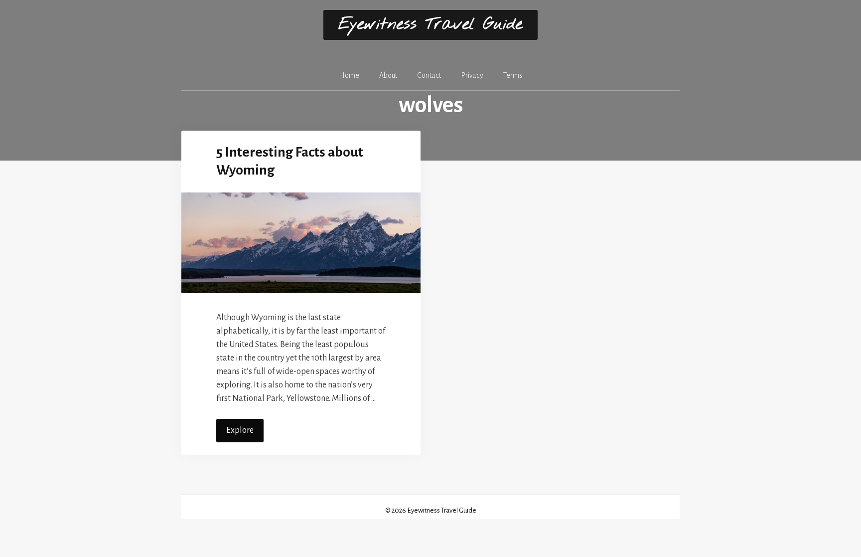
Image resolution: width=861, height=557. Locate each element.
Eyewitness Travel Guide (430, 24)
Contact (429, 75)
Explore (240, 430)
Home (349, 75)
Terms (512, 75)
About (388, 75)
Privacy (472, 75)
